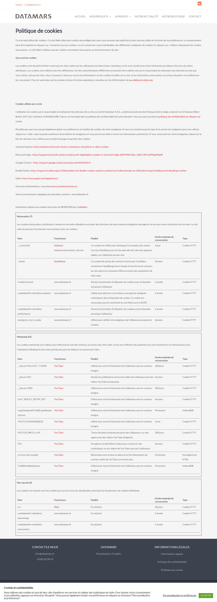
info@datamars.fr (33, 4)
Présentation (103, 553)
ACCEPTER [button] (206, 595)
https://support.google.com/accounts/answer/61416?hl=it (62, 162)
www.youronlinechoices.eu (64, 186)
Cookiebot (82, 207)
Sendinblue (59, 261)
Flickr (56, 507)
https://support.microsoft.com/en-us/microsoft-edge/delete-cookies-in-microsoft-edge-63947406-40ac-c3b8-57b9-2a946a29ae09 (97, 154)
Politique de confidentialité (172, 561)
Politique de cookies (172, 569)
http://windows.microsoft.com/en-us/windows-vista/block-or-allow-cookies (71, 146)
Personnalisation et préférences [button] (179, 595)
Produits (116, 553)
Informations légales (172, 553)
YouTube (58, 365)
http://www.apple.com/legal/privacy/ (40, 178)
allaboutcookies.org (143, 80)
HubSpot (58, 245)
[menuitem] (82, 16)
